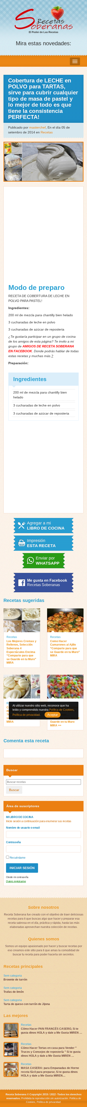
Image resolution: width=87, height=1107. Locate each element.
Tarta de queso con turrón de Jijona (26, 1004)
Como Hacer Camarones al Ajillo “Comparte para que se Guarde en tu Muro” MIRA (65, 648)
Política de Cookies (61, 709)
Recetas (47, 132)
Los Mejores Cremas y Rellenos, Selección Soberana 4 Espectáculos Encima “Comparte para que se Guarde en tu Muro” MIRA (21, 652)
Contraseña (13, 842)
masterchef (37, 127)
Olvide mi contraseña (17, 877)
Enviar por (47, 561)
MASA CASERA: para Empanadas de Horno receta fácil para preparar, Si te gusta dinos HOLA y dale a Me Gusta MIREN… (50, 1071)
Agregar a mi (45, 525)
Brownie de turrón (15, 979)
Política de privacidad (48, 1102)
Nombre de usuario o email (22, 827)
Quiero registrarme (16, 881)
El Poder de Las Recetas (43, 32)
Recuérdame (17, 857)
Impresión (41, 543)
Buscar (14, 790)
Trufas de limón (13, 991)
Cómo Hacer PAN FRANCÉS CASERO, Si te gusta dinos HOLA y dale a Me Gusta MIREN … (51, 1030)
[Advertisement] (43, 239)
